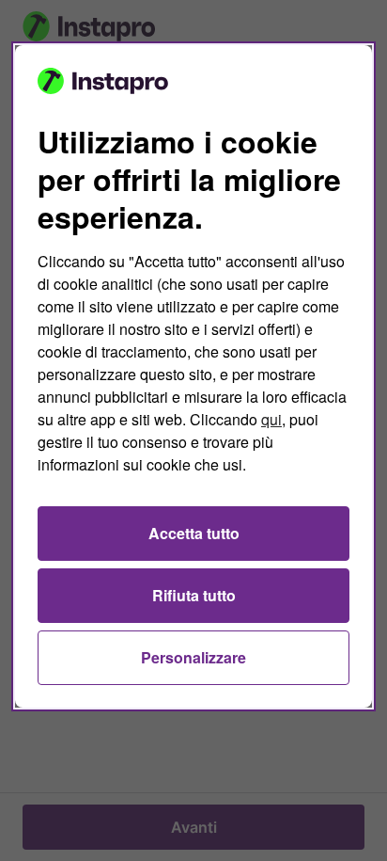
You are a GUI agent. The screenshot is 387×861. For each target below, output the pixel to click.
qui (271, 419)
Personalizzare (193, 657)
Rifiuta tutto (194, 595)
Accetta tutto (194, 533)
